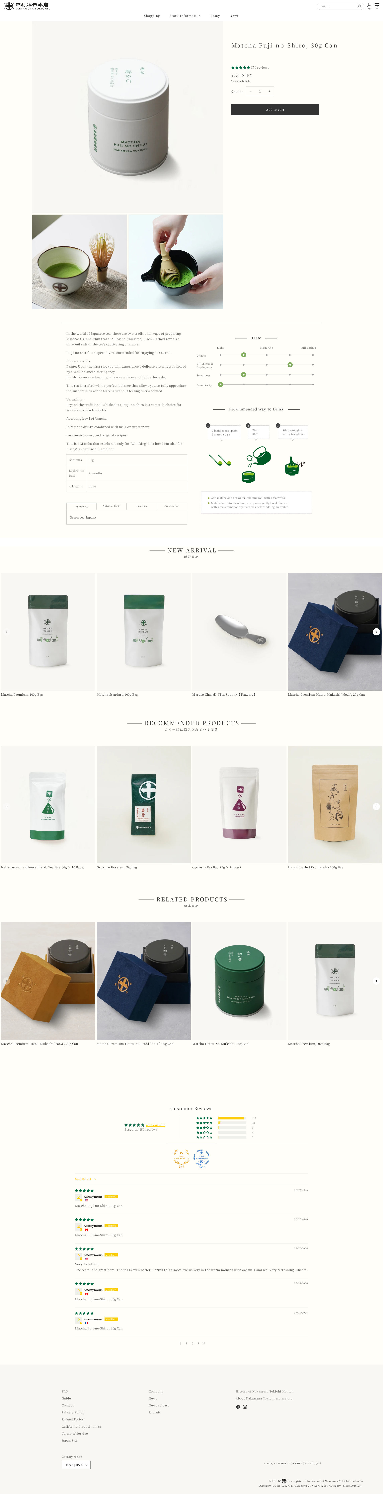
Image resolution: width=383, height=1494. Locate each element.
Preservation (172, 505)
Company (156, 1391)
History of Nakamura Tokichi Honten (265, 1391)
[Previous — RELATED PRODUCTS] (6, 981)
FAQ (65, 1391)
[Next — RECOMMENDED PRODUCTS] (376, 806)
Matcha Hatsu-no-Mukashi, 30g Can (220, 1043)
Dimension (142, 505)
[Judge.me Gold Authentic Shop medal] (182, 1158)
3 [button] (193, 1343)
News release (159, 1405)
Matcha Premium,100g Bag (22, 694)
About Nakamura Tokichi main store (264, 1398)
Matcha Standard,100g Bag (117, 694)
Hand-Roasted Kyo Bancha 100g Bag (315, 867)
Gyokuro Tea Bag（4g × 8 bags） (217, 867)
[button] (152, 15)
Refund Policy (73, 1419)
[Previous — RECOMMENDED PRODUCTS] (6, 806)
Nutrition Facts (111, 505)
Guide (66, 1398)
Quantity (237, 91)
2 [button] (186, 1343)
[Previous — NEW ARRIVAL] (6, 631)
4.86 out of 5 (155, 1125)
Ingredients (81, 506)
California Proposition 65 (81, 1426)
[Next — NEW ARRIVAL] (376, 631)
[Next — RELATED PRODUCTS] (376, 981)
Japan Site (70, 1440)
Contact (68, 1405)
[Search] (359, 6)
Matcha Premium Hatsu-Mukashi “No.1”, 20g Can (326, 694)
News (153, 1398)
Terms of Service (75, 1433)
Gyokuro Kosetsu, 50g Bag (117, 867)
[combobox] (340, 6)
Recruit (154, 1412)
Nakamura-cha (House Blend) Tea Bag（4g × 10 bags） (43, 867)
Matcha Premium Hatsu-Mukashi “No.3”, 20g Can (39, 1043)
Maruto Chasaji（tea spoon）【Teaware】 (224, 694)
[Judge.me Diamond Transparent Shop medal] (201, 1158)
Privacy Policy (73, 1412)
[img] (84, 1190)
